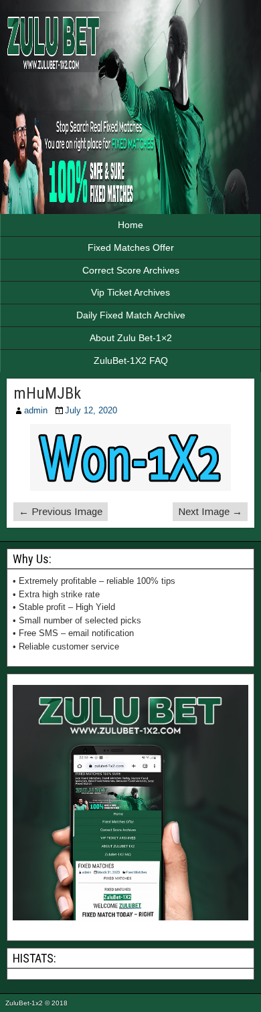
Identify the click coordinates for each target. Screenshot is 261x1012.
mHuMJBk (47, 393)
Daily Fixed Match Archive (130, 315)
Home (130, 224)
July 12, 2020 (91, 410)
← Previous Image (60, 511)
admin (36, 410)
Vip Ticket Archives (130, 292)
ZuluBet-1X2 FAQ (131, 360)
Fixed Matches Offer (131, 247)
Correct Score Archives (130, 270)
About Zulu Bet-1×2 (131, 337)
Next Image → (210, 511)
